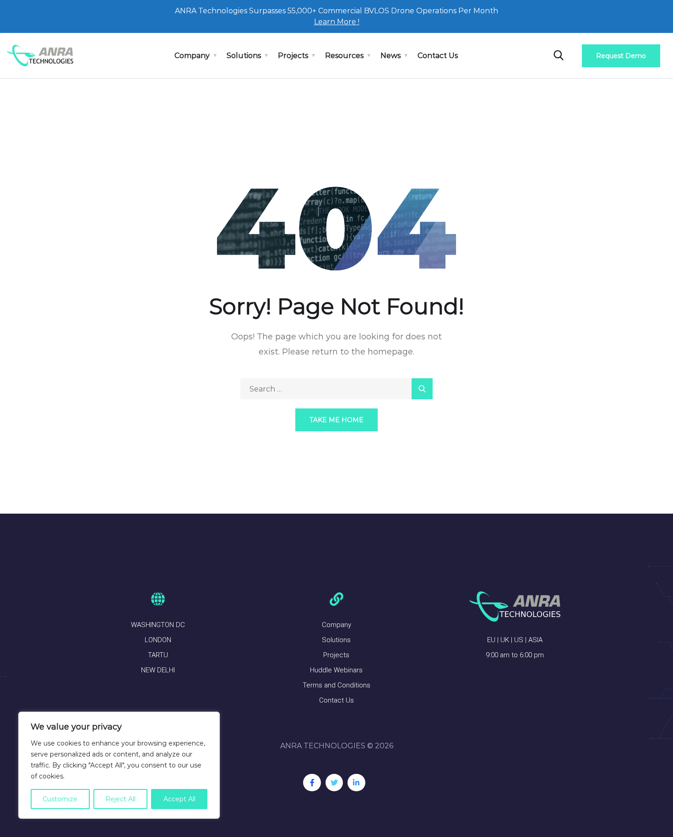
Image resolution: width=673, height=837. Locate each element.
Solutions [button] (244, 55)
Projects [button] (293, 55)
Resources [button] (344, 55)
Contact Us (438, 55)
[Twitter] (334, 782)
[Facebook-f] (311, 782)
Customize (60, 799)
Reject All (120, 799)
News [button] (390, 55)
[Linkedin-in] (356, 782)
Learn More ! (336, 21)
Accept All (179, 799)
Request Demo (621, 56)
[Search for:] (336, 389)
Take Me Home (336, 420)
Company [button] (192, 55)
